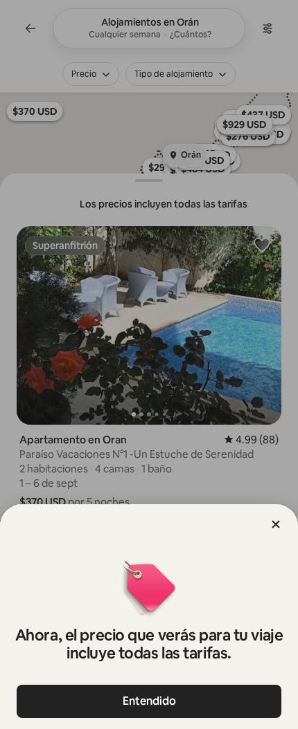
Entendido (149, 701)
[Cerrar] (275, 524)
